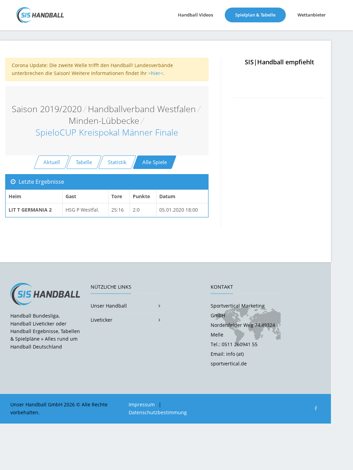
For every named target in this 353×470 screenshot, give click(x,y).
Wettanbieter (311, 15)
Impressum (142, 404)
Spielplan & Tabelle (260, 14)
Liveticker (101, 320)
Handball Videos (195, 15)
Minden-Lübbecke (104, 120)
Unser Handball (109, 305)
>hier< (155, 73)
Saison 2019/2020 (47, 109)
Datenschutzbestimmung (158, 412)
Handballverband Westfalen (142, 109)
